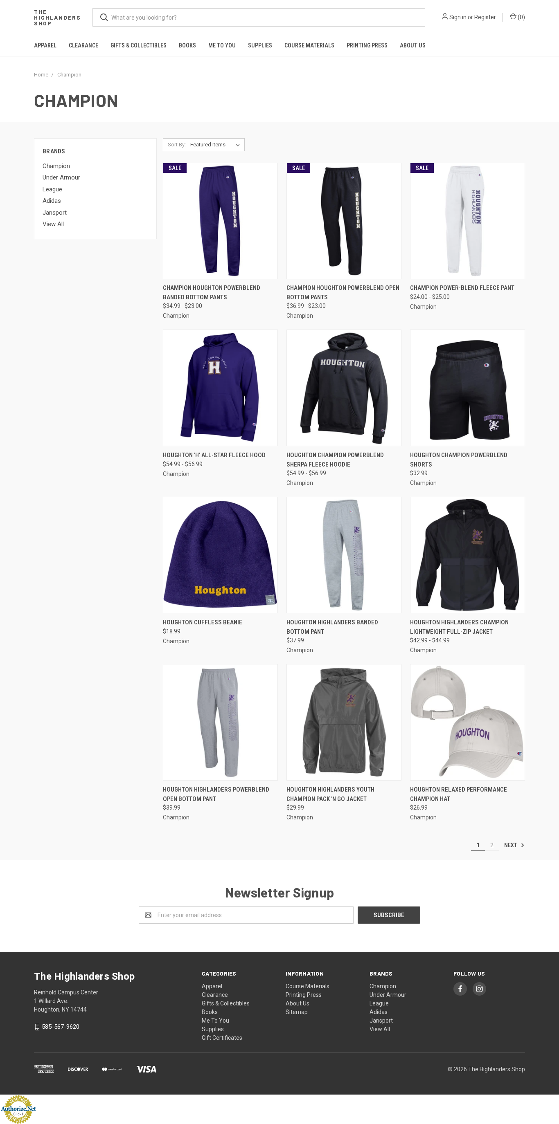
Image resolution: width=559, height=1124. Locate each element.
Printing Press (367, 45)
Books (187, 45)
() (520, 17)
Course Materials (309, 45)
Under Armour (61, 177)
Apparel (45, 45)
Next (511, 845)
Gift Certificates (222, 1037)
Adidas (52, 200)
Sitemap (297, 1012)
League (52, 189)
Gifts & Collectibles (138, 45)
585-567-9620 (60, 1026)
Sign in (458, 17)
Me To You (222, 45)
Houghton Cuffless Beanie (202, 622)
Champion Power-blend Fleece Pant (462, 288)
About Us (413, 45)
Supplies (260, 45)
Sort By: (177, 144)
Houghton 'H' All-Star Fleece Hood (214, 455)
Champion (56, 166)
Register (485, 17)
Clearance (83, 45)
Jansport (55, 212)
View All (53, 224)
